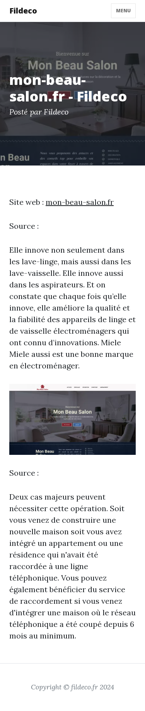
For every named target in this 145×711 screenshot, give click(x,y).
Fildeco (23, 10)
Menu (123, 10)
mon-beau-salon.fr (80, 202)
